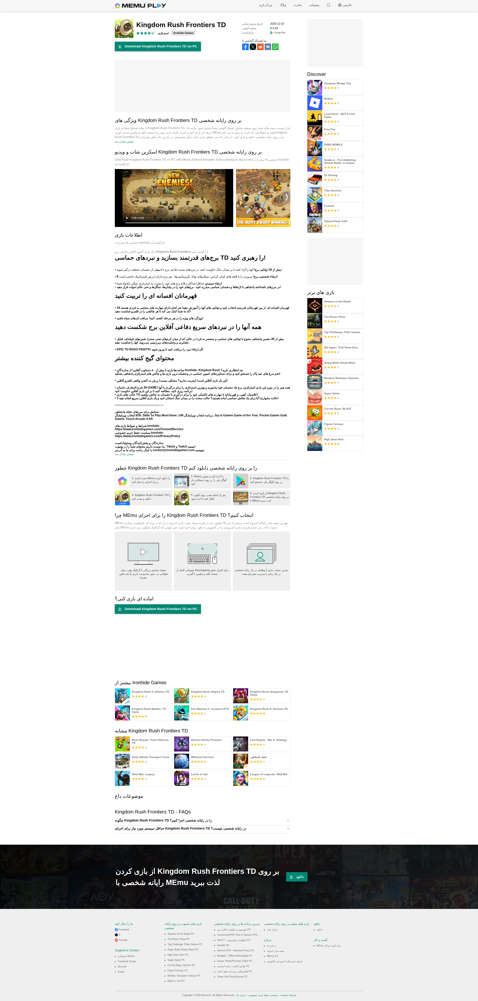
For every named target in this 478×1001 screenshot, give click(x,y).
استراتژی (163, 33)
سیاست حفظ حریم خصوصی (263, 995)
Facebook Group (127, 961)
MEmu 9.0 (272, 956)
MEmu (140, 5)
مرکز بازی (265, 5)
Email (121, 971)
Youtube (123, 940)
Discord (122, 966)
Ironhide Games (183, 32)
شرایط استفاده (288, 995)
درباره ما (271, 945)
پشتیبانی (314, 5)
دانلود (300, 877)
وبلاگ (283, 5)
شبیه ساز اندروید (275, 950)
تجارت (298, 5)
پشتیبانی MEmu (126, 956)
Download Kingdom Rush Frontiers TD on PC (161, 46)
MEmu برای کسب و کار (328, 945)
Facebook (124, 929)
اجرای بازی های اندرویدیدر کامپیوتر (285, 961)
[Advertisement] (202, 86)
